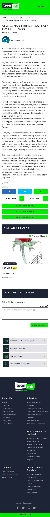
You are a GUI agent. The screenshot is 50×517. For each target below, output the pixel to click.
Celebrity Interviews (9, 414)
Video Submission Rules (35, 447)
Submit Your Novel (33, 441)
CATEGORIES (24, 515)
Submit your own (24, 217)
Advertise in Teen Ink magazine (34, 403)
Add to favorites (24, 211)
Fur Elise (7, 267)
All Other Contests (8, 478)
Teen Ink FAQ (6, 418)
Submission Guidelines (35, 444)
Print (5, 183)
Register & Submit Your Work (37, 438)
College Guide (17, 18)
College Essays (33, 18)
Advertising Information (35, 408)
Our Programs (7, 408)
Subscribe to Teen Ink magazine (34, 458)
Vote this (38, 198)
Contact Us (5, 405)
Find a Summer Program (20, 364)
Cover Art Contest (8, 472)
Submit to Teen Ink (17, 348)
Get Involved (31, 454)
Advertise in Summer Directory (34, 416)
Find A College (16, 356)
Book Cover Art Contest (10, 475)
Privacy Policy (6, 421)
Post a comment (24, 206)
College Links (31, 477)
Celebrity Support (8, 411)
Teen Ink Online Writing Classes (35, 481)
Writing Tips (31, 450)
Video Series (31, 489)
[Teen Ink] (12, 6)
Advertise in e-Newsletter (36, 424)
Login (43, 306)
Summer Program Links (35, 474)
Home (4, 18)
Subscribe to (22, 341)
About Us (5, 402)
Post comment (39, 325)
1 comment (8, 277)
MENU (41, 7)
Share (5, 187)
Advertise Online (33, 421)
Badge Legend (32, 493)
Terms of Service (7, 424)
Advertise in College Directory (37, 411)
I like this (14, 198)
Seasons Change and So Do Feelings (21, 20)
